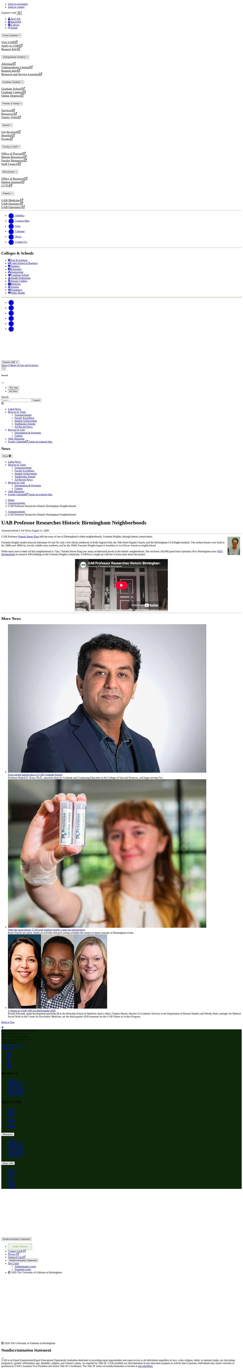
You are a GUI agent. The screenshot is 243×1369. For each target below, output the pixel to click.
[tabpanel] (121, 399)
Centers (18, 435)
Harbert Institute (11, 182)
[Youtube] (11, 318)
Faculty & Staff (10, 146)
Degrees (12, 1112)
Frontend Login (23, 1269)
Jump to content (16, 7)
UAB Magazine (16, 1089)
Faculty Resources (12, 160)
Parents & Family (11, 103)
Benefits (6, 135)
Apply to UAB (10, 46)
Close (6, 456)
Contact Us (7, 1048)
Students (12, 1080)
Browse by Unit (16, 429)
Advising (6, 64)
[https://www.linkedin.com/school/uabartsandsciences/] (9, 1063)
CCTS (5, 185)
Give (10, 1114)
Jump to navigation (18, 4)
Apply (11, 1109)
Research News (16, 1092)
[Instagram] (11, 313)
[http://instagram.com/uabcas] (9, 1057)
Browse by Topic (17, 412)
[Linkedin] (11, 328)
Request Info (9, 49)
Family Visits (9, 117)
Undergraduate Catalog (15, 67)
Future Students (11, 35)
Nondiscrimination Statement (16, 1239)
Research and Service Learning (20, 74)
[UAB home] (121, 358)
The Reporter (15, 1095)
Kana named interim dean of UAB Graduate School (35, 774)
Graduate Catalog (11, 92)
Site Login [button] (13, 1263)
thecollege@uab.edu (12, 1045)
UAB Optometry (11, 207)
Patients (7, 193)
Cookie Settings (20, 1246)
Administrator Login (25, 1266)
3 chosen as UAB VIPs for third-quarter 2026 (32, 1010)
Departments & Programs (28, 432)
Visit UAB (7, 42)
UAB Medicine (10, 200)
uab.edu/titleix (145, 1366)
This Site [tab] (13, 388)
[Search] (3, 368)
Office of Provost (11, 153)
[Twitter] (11, 307)
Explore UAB (9, 362)
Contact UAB (17, 1251)
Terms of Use (16, 1257)
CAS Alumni (15, 1086)
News (4, 365)
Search (4, 397)
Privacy (13, 1254)
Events (5, 139)
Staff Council (9, 164)
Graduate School (11, 89)
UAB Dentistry (10, 204)
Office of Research (12, 178)
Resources (7, 114)
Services (6, 110)
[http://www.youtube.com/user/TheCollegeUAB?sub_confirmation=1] (9, 1066)
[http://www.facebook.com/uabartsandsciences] (9, 1054)
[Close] (19, 13)
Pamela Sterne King (28, 536)
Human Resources (12, 157)
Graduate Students (12, 82)
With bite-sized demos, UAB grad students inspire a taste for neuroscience (46, 929)
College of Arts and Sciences (23, 365)
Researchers (9, 172)
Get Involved (9, 132)
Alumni (6, 125)
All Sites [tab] (13, 391)
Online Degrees (10, 95)
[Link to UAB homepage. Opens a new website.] (30, 1196)
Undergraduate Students (14, 57)
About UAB (8, 1163)
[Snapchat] (11, 323)
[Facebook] (11, 302)
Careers (12, 1123)
